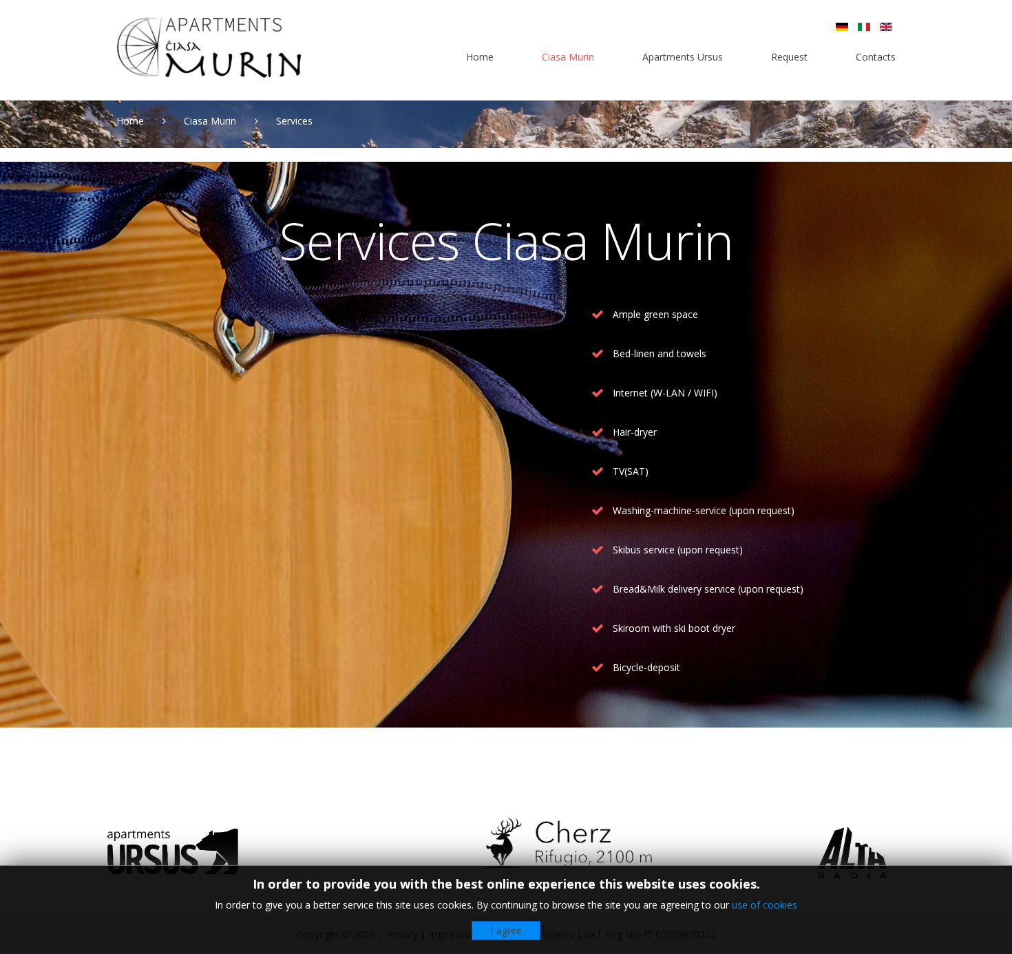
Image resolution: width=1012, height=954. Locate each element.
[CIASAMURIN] (208, 47)
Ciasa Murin (210, 120)
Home (130, 120)
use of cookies (764, 904)
